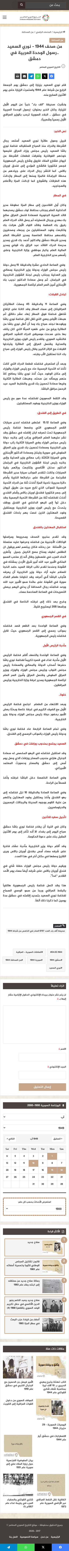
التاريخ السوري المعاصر (50, 67)
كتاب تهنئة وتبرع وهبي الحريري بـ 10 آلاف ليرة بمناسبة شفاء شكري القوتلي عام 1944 (52, 1387)
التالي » (11, 1139)
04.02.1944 (57, 952)
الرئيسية (58, 32)
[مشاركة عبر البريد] (24, 76)
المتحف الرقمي (43, 32)
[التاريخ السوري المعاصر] (34, 17)
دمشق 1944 (55, 960)
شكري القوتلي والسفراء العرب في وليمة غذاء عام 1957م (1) (19, 1503)
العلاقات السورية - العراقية (29, 952)
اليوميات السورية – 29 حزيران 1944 (54, 1426)
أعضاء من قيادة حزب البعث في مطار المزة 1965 (25, 1322)
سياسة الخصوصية (29, 1537)
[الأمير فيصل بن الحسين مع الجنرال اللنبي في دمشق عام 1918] (18, 1367)
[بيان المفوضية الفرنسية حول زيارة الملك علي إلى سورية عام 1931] (18, 1445)
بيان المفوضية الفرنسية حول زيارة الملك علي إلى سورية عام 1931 (19, 1464)
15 (52, 1170)
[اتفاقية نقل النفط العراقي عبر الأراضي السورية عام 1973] (51, 1485)
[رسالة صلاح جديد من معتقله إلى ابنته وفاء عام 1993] (52, 1286)
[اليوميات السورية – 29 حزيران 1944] (51, 1410)
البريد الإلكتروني (56, 1067)
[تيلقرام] (31, 76)
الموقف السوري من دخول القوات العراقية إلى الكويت (18, 1402)
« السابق (57, 1139)
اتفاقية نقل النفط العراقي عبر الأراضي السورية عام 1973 (51, 1503)
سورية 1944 (35, 960)
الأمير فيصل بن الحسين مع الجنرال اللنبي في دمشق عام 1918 (18, 1385)
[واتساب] (38, 76)
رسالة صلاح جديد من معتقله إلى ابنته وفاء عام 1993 (24, 1283)
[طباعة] (17, 76)
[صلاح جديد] (52, 1247)
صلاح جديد (33, 1242)
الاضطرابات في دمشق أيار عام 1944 (52, 1438)
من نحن (44, 1537)
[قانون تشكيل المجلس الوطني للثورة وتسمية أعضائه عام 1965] (52, 1267)
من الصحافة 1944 (14, 960)
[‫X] (44, 76)
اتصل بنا (13, 1537)
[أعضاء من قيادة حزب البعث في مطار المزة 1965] (52, 1325)
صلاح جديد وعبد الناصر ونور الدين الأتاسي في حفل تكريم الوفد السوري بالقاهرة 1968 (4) (23, 1304)
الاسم (62, 1049)
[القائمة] (4, 19)
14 (62, 1170)
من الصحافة (27, 32)
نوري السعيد (55, 968)
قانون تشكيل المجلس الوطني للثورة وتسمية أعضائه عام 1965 (23, 1265)
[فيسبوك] (51, 76)
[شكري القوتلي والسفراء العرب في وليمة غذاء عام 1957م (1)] (18, 1485)
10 (33, 1163)
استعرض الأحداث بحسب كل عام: (34, 1202)
